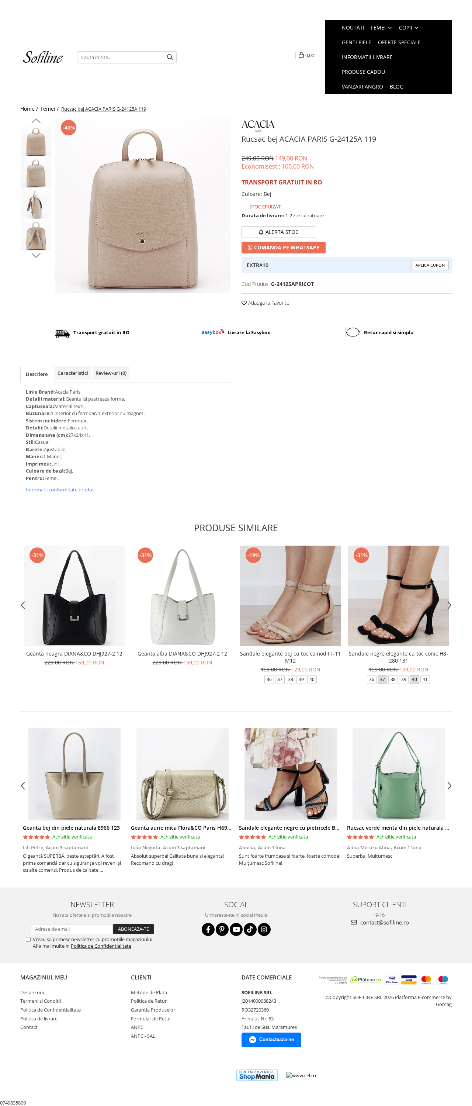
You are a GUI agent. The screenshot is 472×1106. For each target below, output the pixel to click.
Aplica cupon (430, 265)
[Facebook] (208, 929)
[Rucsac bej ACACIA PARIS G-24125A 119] (142, 205)
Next (36, 254)
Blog (396, 86)
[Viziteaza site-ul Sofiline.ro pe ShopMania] (257, 1075)
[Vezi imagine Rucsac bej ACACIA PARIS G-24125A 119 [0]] (36, 141)
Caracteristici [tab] (73, 373)
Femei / (50, 108)
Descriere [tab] (37, 374)
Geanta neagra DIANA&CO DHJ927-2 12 (74, 653)
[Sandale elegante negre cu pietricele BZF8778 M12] (290, 774)
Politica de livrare (39, 1018)
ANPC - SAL (143, 1036)
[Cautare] (170, 57)
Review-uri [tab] (111, 373)
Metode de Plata (149, 992)
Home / (29, 108)
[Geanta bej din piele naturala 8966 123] (74, 774)
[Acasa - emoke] (43, 57)
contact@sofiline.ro (384, 922)
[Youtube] (236, 929)
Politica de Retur (149, 1001)
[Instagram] (264, 929)
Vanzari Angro (362, 86)
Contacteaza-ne (276, 1039)
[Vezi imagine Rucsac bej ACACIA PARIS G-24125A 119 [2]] (36, 204)
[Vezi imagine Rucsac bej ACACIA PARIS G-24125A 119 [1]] (36, 172)
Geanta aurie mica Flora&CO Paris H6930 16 (185, 827)
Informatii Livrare (367, 57)
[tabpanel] (142, 205)
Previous (36, 121)
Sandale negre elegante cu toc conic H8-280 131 (398, 657)
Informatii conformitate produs (60, 489)
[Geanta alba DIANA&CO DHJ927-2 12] (182, 596)
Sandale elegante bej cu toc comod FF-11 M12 (290, 657)
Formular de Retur (151, 1018)
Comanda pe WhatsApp (286, 247)
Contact (29, 1027)
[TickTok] (250, 929)
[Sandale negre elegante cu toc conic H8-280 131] (398, 596)
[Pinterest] (222, 929)
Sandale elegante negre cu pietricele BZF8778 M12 (302, 827)
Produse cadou (363, 71)
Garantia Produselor (153, 1009)
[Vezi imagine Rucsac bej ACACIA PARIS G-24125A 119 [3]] (36, 235)
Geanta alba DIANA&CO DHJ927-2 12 (182, 653)
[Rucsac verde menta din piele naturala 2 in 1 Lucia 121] (398, 774)
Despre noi (32, 992)
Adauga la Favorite (268, 302)
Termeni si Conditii (40, 1001)
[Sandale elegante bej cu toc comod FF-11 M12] (290, 596)
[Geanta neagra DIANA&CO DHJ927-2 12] (74, 596)
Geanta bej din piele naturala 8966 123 (71, 827)
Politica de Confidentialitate (101, 946)
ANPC (137, 1027)
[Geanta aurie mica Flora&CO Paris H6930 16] (182, 774)
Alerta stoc (282, 231)
